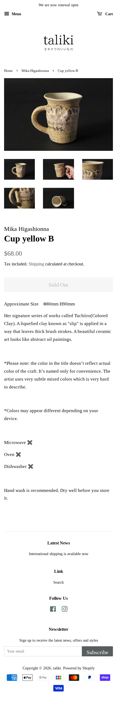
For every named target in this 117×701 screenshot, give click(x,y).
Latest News (58, 543)
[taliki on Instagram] (64, 610)
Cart (108, 14)
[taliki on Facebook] (53, 610)
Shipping (36, 264)
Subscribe (97, 652)
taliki (57, 668)
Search (58, 582)
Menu (16, 14)
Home (8, 71)
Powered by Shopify (79, 668)
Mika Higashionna (35, 71)
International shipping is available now (58, 554)
